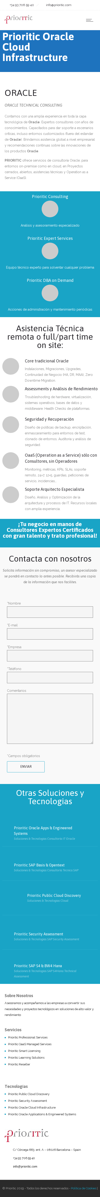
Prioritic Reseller (19, 1064)
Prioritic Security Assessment (27, 1101)
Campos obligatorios (24, 756)
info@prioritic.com (25, 1166)
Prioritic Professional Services (27, 1037)
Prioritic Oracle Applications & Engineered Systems (42, 1114)
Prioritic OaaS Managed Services (29, 1044)
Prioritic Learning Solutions (26, 1057)
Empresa (14, 647)
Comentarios (16, 691)
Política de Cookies (83, 1188)
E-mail (12, 625)
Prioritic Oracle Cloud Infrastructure (32, 1107)
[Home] (19, 22)
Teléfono (14, 669)
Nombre (14, 603)
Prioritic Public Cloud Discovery (29, 1094)
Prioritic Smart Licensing (24, 1051)
